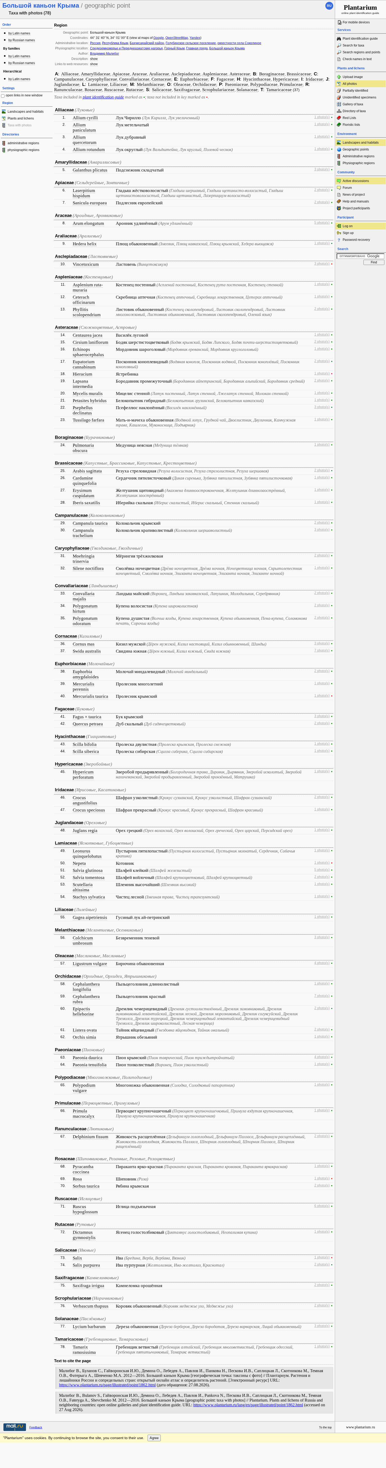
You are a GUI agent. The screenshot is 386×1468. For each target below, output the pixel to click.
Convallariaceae (134, 79)
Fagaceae (225, 79)
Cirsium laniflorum (90, 342)
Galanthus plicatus (90, 170)
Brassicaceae (299, 73)
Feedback (35, 1427)
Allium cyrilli (85, 117)
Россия (95, 43)
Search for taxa (353, 45)
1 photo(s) (322, 117)
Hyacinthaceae (257, 79)
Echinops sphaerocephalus (88, 352)
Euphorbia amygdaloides (86, 674)
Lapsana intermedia (83, 384)
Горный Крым (174, 48)
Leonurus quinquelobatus (87, 853)
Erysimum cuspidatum (83, 493)
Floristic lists (351, 125)
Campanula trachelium (83, 533)
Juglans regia (85, 830)
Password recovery (356, 240)
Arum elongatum (88, 223)
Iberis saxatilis (86, 502)
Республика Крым (115, 43)
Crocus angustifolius (85, 800)
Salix (77, 1258)
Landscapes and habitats (26, 111)
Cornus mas (84, 644)
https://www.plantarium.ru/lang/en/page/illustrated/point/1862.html (248, 1405)
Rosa (77, 1179)
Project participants (356, 208)
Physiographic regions (359, 163)
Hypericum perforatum (83, 774)
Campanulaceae (69, 79)
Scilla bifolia (85, 744)
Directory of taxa (354, 111)
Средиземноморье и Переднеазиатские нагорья (126, 48)
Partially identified (355, 90)
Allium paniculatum (84, 127)
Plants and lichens (21, 118)
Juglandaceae (66, 84)
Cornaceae (161, 79)
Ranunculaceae (68, 89)
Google (158, 38)
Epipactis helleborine (83, 1011)
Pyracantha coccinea (83, 1169)
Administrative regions (358, 156)
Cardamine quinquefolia (85, 481)
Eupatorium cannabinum (84, 364)
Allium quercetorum (84, 140)
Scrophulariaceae (218, 89)
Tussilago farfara (88, 420)
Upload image (353, 77)
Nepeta (79, 863)
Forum (347, 188)
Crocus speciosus (89, 810)
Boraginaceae (272, 73)
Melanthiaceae (150, 84)
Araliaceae (159, 73)
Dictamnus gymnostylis (84, 1235)
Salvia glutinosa (88, 870)
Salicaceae (162, 89)
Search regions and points (361, 52)
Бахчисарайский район (147, 43)
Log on (348, 226)
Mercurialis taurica (90, 696)
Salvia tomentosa (89, 877)
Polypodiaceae (264, 84)
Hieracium (82, 374)
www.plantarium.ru (360, 1427)
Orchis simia (84, 1037)
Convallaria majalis (84, 596)
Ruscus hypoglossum (85, 1209)
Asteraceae (239, 73)
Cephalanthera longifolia (86, 987)
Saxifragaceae (187, 89)
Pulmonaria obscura (83, 448)
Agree (154, 1438)
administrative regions (23, 143)
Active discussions (356, 181)
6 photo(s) (322, 1206)
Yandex (195, 38)
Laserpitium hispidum (84, 193)
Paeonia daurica (87, 1057)
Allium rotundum (89, 149)
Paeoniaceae (236, 84)
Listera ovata (85, 1030)
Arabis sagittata (87, 470)
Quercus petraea (88, 723)
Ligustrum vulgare (90, 963)
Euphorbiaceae (194, 79)
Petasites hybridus (90, 400)
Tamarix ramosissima (84, 1350)
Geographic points (356, 149)
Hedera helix (85, 243)
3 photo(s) (322, 169)
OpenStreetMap (176, 38)
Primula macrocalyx (84, 1113)
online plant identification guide (360, 9)
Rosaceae (93, 89)
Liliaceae (118, 84)
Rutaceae (134, 89)
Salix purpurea (86, 1265)
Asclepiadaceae (185, 73)
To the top (325, 1427)
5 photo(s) (322, 223)
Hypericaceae (285, 79)
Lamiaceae (98, 84)
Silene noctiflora (88, 568)
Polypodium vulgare (84, 1088)
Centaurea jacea (87, 335)
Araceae (139, 73)
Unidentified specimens (359, 97)
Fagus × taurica (87, 716)
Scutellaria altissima (83, 887)
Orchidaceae (204, 84)
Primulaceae (291, 84)
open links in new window (24, 95)
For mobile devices (356, 22)
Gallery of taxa (353, 104)
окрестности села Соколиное (239, 43)
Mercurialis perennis (83, 686)
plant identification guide (103, 97)
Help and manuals (356, 201)
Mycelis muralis (88, 393)
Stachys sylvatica (89, 896)
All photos (350, 84)
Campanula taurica (90, 523)
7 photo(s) (322, 650)
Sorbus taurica (86, 1186)
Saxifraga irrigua (88, 1285)
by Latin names (19, 33)
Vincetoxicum (86, 264)
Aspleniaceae (214, 73)
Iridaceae (314, 79)
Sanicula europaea (90, 202)
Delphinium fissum (90, 1136)
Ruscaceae (114, 89)
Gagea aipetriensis (90, 917)
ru (329, 6)
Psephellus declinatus (83, 410)
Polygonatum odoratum (85, 621)
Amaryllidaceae (95, 73)
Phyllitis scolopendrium (87, 312)
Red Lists (349, 118)
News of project (354, 194)
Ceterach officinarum (84, 300)
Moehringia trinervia (84, 559)
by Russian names (21, 40)
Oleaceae (182, 84)
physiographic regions (23, 150)
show (94, 59)
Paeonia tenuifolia (90, 1064)
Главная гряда (197, 48)
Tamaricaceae (279, 89)
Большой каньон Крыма (227, 48)
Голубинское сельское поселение (191, 43)
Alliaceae (70, 73)
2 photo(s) (322, 190)
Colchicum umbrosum (83, 940)
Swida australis (87, 651)
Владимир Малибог (104, 53)
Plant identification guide (360, 38)
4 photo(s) (322, 963)
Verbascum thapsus (90, 1306)
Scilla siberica (86, 751)
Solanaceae (247, 89)
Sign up (348, 233)
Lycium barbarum (89, 1326)
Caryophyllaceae (101, 79)
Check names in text (357, 59)
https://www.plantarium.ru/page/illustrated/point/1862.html (107, 1385)
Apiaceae (121, 73)
